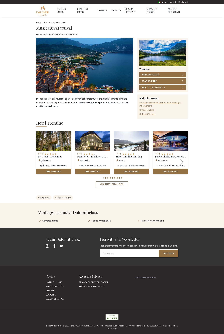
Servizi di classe (55, 286)
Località (116, 10)
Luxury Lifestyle (55, 298)
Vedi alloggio (53, 171)
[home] (43, 10)
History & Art (43, 197)
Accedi (173, 2)
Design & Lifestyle (63, 197)
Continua (168, 253)
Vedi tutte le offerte (153, 87)
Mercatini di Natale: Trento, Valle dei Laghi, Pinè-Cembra (160, 104)
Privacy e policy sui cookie (93, 282)
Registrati (183, 2)
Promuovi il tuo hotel (92, 286)
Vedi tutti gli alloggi (112, 184)
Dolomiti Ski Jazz (147, 114)
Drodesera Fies (146, 109)
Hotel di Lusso (54, 282)
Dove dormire (149, 81)
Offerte (102, 10)
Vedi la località (150, 74)
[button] (103, 178)
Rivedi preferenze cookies (145, 277)
